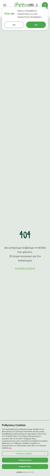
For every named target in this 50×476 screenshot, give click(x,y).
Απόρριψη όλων (25, 460)
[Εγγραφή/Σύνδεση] (37, 5)
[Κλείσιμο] (47, 8)
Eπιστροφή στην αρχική (25, 268)
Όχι (14, 25)
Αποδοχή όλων (25, 466)
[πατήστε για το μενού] (4, 5)
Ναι (36, 25)
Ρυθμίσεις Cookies (24, 453)
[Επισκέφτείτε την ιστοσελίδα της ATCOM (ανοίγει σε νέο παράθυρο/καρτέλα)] (25, 472)
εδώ (10, 448)
